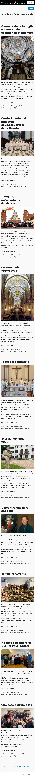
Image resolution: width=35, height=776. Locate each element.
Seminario (6, 106)
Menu (31, 8)
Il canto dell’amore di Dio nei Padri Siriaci (16, 644)
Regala (30, 2)
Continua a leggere (8, 102)
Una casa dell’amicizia (16, 705)
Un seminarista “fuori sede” (12, 269)
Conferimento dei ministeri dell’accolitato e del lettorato (13, 123)
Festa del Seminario (15, 361)
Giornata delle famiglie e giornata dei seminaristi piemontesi (17, 29)
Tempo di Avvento (13, 573)
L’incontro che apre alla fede (14, 509)
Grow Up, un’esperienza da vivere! (11, 200)
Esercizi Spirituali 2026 (13, 440)
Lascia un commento (22, 108)
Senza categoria (8, 108)
